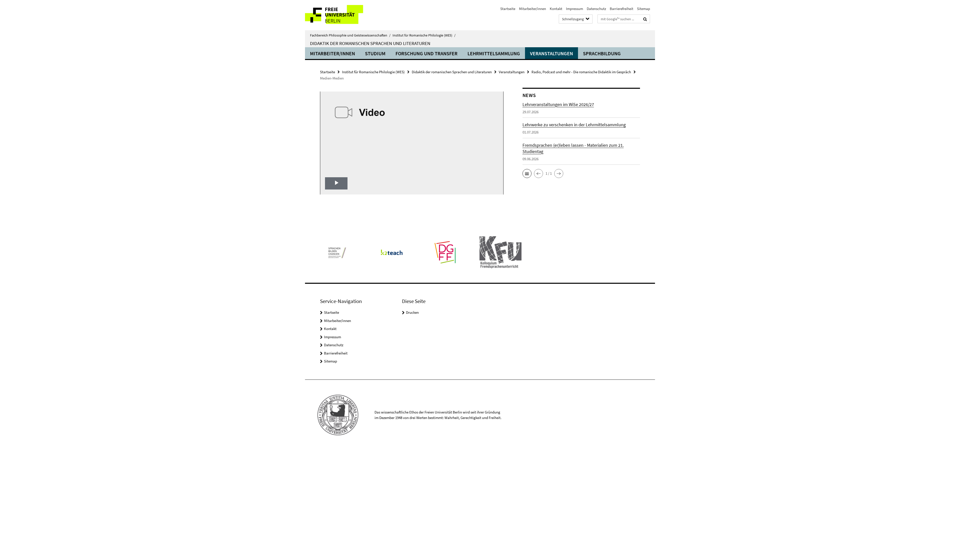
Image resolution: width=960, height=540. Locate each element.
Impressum (574, 8)
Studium (375, 53)
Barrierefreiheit (621, 8)
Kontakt (556, 8)
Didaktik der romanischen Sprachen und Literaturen (370, 43)
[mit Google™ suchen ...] (645, 19)
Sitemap (643, 8)
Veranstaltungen (551, 53)
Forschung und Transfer (427, 53)
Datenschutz (596, 8)
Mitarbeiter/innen (532, 8)
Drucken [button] (412, 312)
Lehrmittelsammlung (494, 53)
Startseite (507, 8)
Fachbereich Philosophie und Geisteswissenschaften (350, 35)
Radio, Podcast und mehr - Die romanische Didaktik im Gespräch (581, 72)
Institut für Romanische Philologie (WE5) (424, 35)
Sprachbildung (602, 53)
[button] (527, 173)
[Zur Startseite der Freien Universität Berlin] (347, 15)
